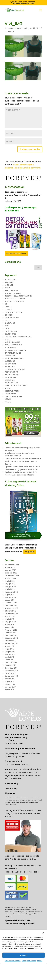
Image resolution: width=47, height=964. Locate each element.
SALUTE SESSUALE (12, 383)
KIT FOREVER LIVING (13, 353)
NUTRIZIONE (10, 361)
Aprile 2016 (9, 689)
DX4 (6, 326)
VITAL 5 (8, 402)
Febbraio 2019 (11, 603)
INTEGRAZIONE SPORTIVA (15, 350)
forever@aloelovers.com (22, 748)
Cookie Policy (11, 788)
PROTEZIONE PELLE (12, 375)
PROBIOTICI (10, 366)
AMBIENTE (9, 282)
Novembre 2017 (11, 638)
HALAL (7, 339)
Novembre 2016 (11, 670)
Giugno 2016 (10, 684)
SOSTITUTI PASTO (12, 391)
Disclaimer (10, 793)
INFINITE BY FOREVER (13, 345)
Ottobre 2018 (10, 611)
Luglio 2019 (9, 594)
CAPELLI (8, 307)
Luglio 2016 (9, 681)
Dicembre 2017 (11, 635)
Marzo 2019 (9, 600)
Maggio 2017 (10, 654)
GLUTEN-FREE (10, 334)
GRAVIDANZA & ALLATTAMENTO (18, 336)
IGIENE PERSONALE (12, 342)
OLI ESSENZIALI (11, 364)
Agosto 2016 (10, 679)
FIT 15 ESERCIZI (11, 331)
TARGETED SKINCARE (13, 396)
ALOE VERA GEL (11, 279)
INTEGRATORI (10, 347)
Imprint (39, 961)
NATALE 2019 (10, 355)
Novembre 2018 (11, 608)
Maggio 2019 (10, 597)
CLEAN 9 (8, 309)
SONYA (7, 388)
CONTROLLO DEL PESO (14, 312)
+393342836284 (15, 743)
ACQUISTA (29, 552)
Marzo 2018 (9, 627)
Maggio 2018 (10, 622)
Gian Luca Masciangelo (18, 28)
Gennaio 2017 (11, 665)
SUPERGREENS (10, 393)
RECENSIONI (10, 380)
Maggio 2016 (10, 687)
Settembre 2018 (11, 613)
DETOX (7, 320)
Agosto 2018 (10, 616)
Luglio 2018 (9, 619)
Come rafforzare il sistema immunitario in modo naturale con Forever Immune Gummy (23, 461)
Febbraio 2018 (11, 630)
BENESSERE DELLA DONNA (15, 298)
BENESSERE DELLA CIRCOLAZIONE (18, 296)
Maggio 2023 (10, 570)
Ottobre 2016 (10, 673)
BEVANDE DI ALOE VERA (14, 301)
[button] (43, 933)
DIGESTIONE (10, 323)
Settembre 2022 (12, 575)
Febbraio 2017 (11, 662)
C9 (6, 304)
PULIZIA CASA (10, 377)
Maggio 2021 (10, 586)
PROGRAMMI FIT (11, 372)
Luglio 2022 (10, 581)
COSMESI (8, 315)
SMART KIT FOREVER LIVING (16, 385)
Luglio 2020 (10, 589)
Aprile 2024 (10, 567)
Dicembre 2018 (11, 605)
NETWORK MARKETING (14, 358)
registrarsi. (10, 872)
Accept (23, 955)
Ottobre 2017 (10, 641)
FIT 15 (7, 328)
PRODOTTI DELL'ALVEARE (15, 369)
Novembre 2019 (11, 592)
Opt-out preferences (12, 961)
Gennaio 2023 (11, 573)
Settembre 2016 (11, 676)
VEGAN (8, 399)
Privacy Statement (29, 961)
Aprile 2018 (9, 624)
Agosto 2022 (10, 578)
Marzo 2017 (9, 660)
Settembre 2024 (12, 565)
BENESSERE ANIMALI (13, 293)
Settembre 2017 (11, 643)
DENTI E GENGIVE (12, 317)
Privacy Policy (11, 783)
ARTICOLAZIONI (11, 290)
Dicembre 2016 (11, 668)
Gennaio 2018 (11, 632)
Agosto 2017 (10, 646)
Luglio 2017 (9, 649)
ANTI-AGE (9, 285)
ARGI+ (7, 288)
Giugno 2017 (10, 651)
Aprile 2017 (9, 657)
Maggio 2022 (10, 584)
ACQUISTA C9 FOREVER (16, 253)
